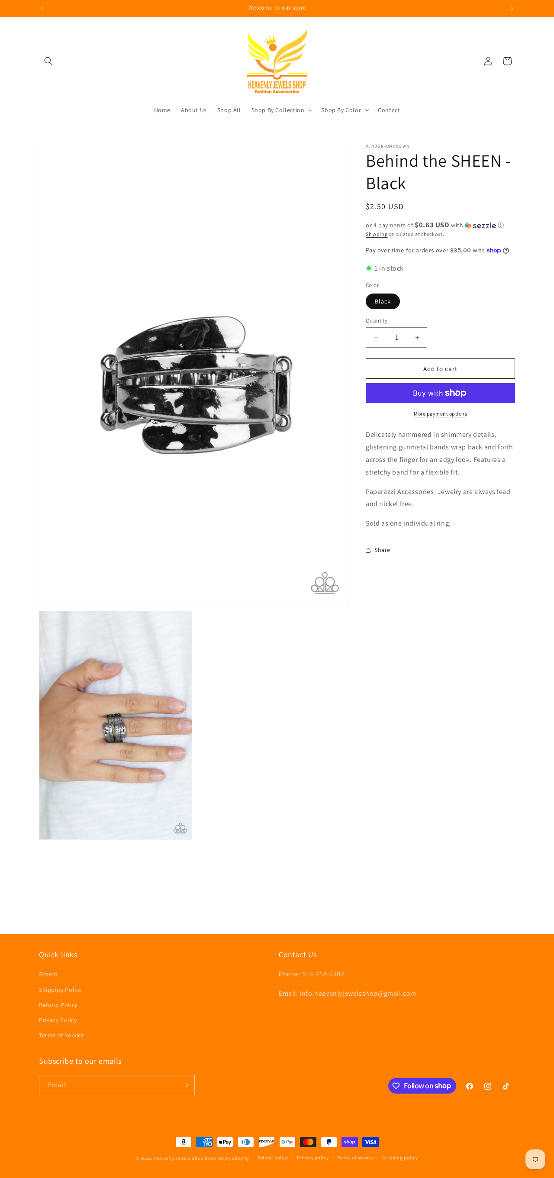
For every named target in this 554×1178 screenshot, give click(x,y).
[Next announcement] (512, 8)
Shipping (377, 234)
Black (383, 301)
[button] (48, 61)
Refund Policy (58, 1005)
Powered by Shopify (227, 1158)
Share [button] (382, 550)
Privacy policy (313, 1158)
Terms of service (355, 1158)
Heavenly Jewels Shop (178, 1158)
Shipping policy (400, 1158)
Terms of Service (61, 1035)
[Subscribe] (184, 1085)
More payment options (440, 413)
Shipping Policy (60, 989)
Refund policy (273, 1158)
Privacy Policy (58, 1020)
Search (48, 974)
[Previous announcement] (42, 8)
